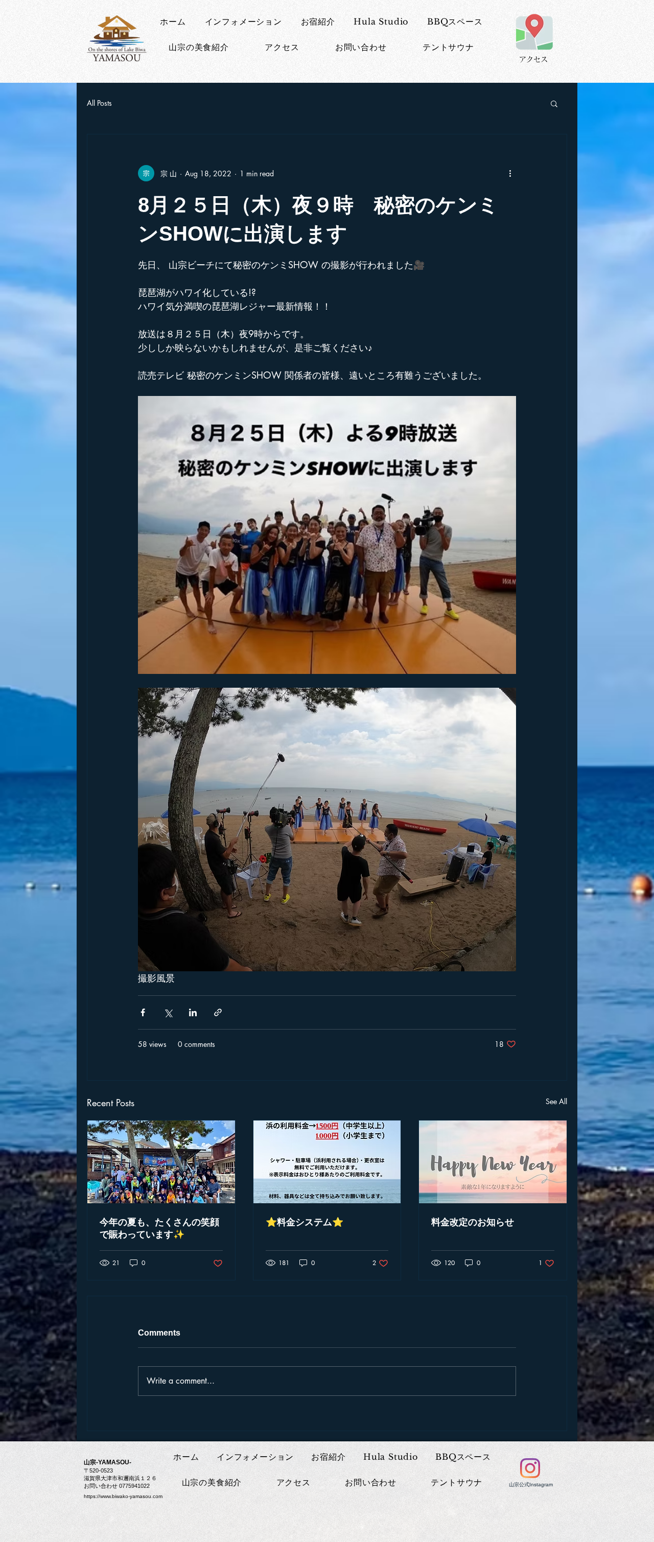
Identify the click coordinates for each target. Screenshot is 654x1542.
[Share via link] (218, 1012)
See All (556, 1101)
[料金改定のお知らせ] (493, 1161)
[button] (554, 103)
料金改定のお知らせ (472, 1222)
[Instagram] (530, 1468)
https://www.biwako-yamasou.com (123, 1496)
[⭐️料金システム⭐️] (327, 1161)
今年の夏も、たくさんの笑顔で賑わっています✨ (159, 1228)
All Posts (99, 103)
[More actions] (510, 173)
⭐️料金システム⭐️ (304, 1222)
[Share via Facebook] (143, 1012)
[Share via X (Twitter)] (168, 1012)
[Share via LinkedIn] (193, 1012)
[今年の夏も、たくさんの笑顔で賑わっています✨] (161, 1161)
